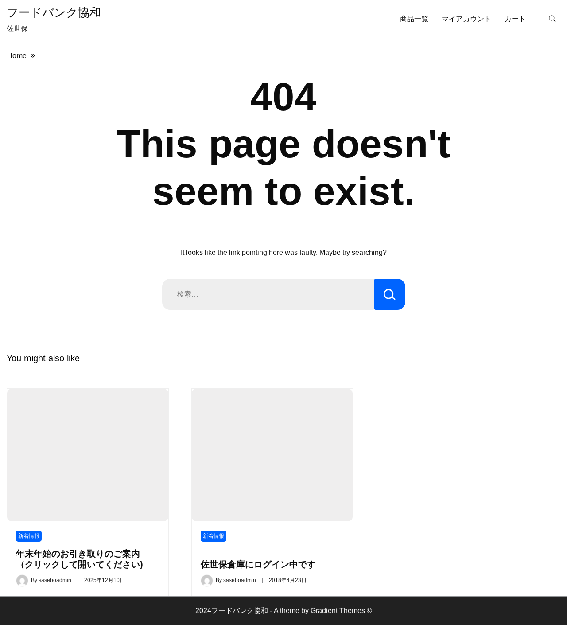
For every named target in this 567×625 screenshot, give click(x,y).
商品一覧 (414, 19)
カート (515, 19)
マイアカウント (466, 19)
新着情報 (28, 536)
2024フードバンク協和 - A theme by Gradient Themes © (283, 610)
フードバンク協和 (54, 12)
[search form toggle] (552, 19)
